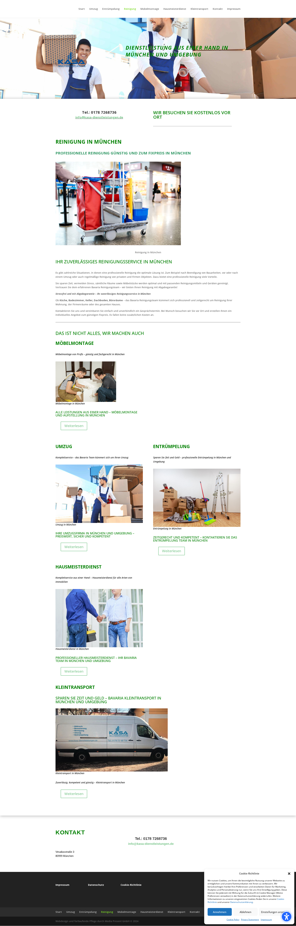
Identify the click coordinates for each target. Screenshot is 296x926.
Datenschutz (96, 884)
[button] (286, 916)
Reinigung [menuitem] (130, 9)
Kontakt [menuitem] (218, 9)
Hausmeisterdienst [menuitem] (174, 9)
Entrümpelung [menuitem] (111, 9)
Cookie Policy (233, 919)
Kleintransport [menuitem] (199, 9)
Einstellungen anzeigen (275, 912)
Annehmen (219, 912)
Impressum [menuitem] (234, 9)
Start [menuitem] (81, 9)
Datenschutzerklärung (241, 902)
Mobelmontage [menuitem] (149, 9)
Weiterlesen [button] (73, 425)
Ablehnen (245, 912)
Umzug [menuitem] (93, 9)
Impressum (266, 919)
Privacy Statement (250, 919)
